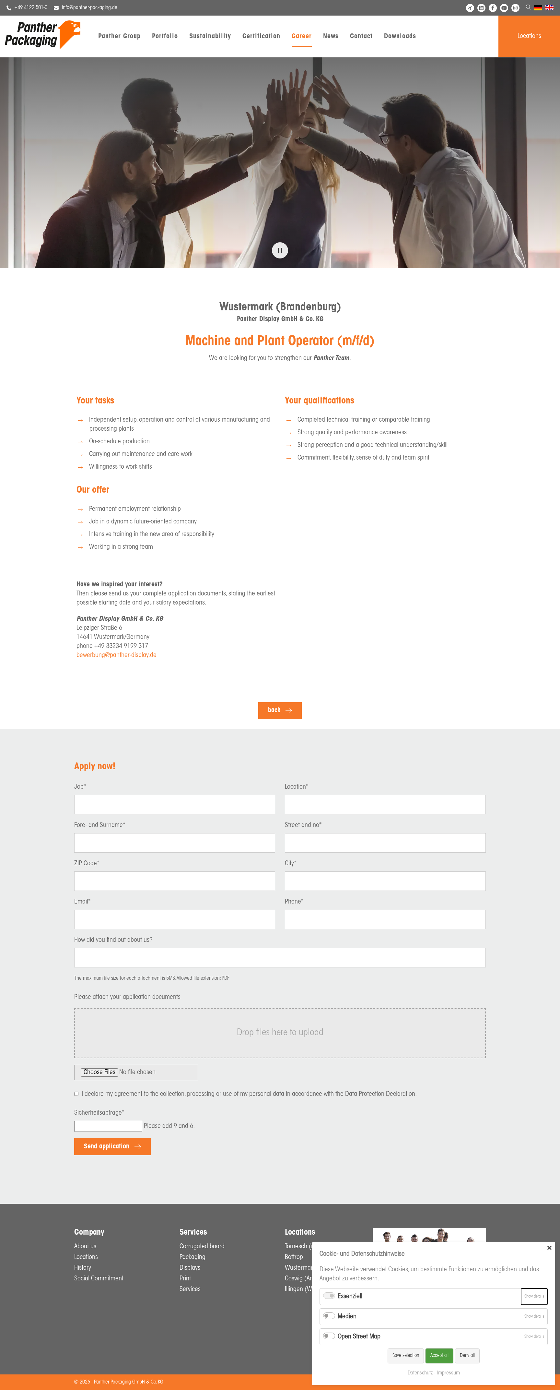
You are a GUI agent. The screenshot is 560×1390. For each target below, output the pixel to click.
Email (82, 902)
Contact (361, 36)
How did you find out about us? (113, 940)
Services (190, 1289)
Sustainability (210, 36)
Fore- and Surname (99, 825)
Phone (294, 902)
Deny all (467, 1355)
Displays (190, 1268)
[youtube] (504, 8)
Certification (261, 36)
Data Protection (364, 1094)
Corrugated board (202, 1246)
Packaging (192, 1257)
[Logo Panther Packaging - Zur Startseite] (42, 47)
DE (537, 8)
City (290, 863)
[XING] (470, 8)
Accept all (439, 1355)
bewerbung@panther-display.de (116, 655)
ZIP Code (86, 863)
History (82, 1268)
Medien (347, 1316)
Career (302, 36)
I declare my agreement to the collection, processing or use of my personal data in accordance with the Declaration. (249, 1094)
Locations (529, 36)
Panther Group (119, 36)
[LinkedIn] (481, 8)
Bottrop (294, 1257)
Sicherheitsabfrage (99, 1113)
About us (85, 1246)
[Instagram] (515, 8)
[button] (280, 250)
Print (185, 1279)
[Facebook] (493, 8)
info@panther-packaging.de (89, 7)
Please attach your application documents (127, 997)
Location (296, 787)
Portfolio (165, 36)
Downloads (400, 36)
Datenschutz (420, 1373)
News (331, 36)
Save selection (405, 1355)
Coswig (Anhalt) (305, 1279)
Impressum (448, 1373)
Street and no (303, 825)
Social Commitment (98, 1279)
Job (80, 787)
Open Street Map (359, 1337)
